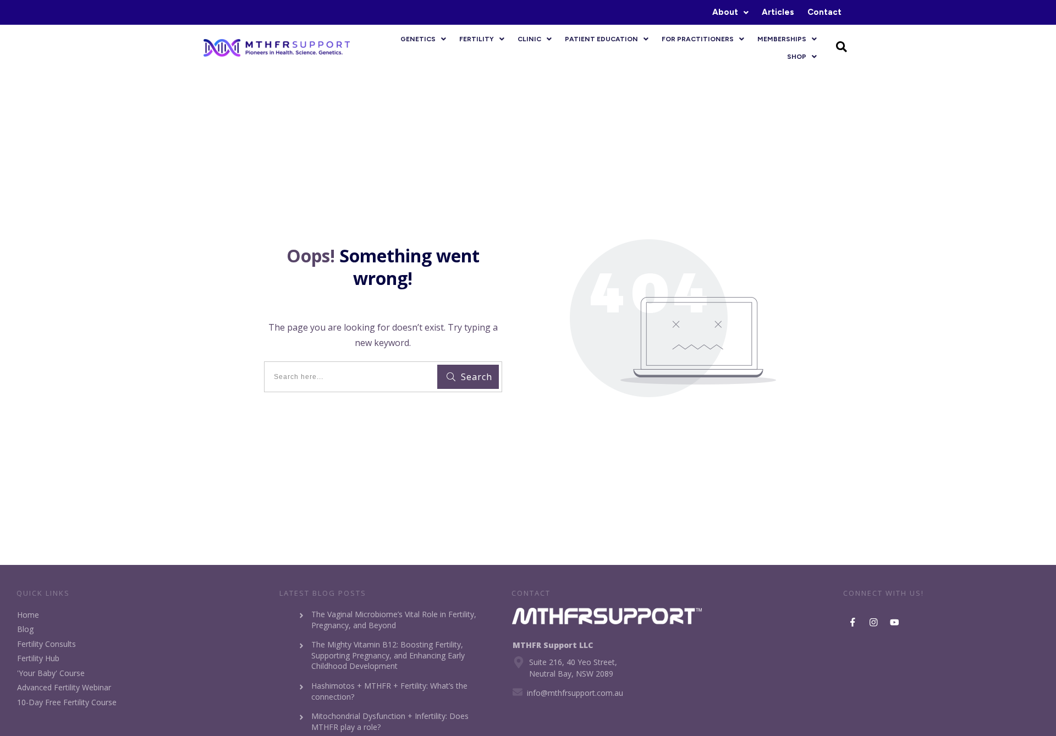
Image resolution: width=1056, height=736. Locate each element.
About (725, 12)
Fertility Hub (38, 658)
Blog (25, 629)
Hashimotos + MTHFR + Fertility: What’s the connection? (389, 691)
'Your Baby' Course (51, 673)
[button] (730, 12)
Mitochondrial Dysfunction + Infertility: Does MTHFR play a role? (390, 721)
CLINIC (529, 39)
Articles (778, 12)
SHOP (796, 57)
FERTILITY (476, 39)
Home (28, 614)
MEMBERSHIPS (781, 39)
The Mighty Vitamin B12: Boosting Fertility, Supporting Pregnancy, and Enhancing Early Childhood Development (388, 655)
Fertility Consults (46, 644)
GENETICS (418, 39)
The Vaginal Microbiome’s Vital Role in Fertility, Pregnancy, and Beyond (393, 619)
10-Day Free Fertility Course (67, 702)
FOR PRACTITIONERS (698, 39)
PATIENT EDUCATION (601, 39)
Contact (824, 12)
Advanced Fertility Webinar (64, 687)
